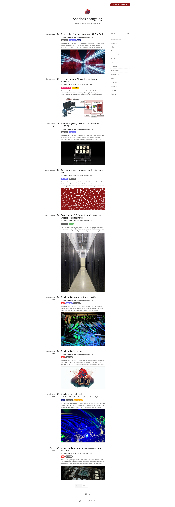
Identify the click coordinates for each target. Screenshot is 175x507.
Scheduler (114, 82)
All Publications (116, 39)
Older (85, 486)
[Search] (128, 34)
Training (113, 90)
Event (113, 59)
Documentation (116, 55)
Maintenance (115, 74)
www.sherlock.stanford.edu (87, 23)
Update (113, 94)
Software (114, 86)
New (112, 78)
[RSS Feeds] (89, 494)
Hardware (114, 66)
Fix (112, 62)
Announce (114, 43)
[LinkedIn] (87, 494)
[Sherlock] (87, 12)
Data (112, 51)
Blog (112, 47)
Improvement (115, 70)
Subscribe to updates (120, 4)
